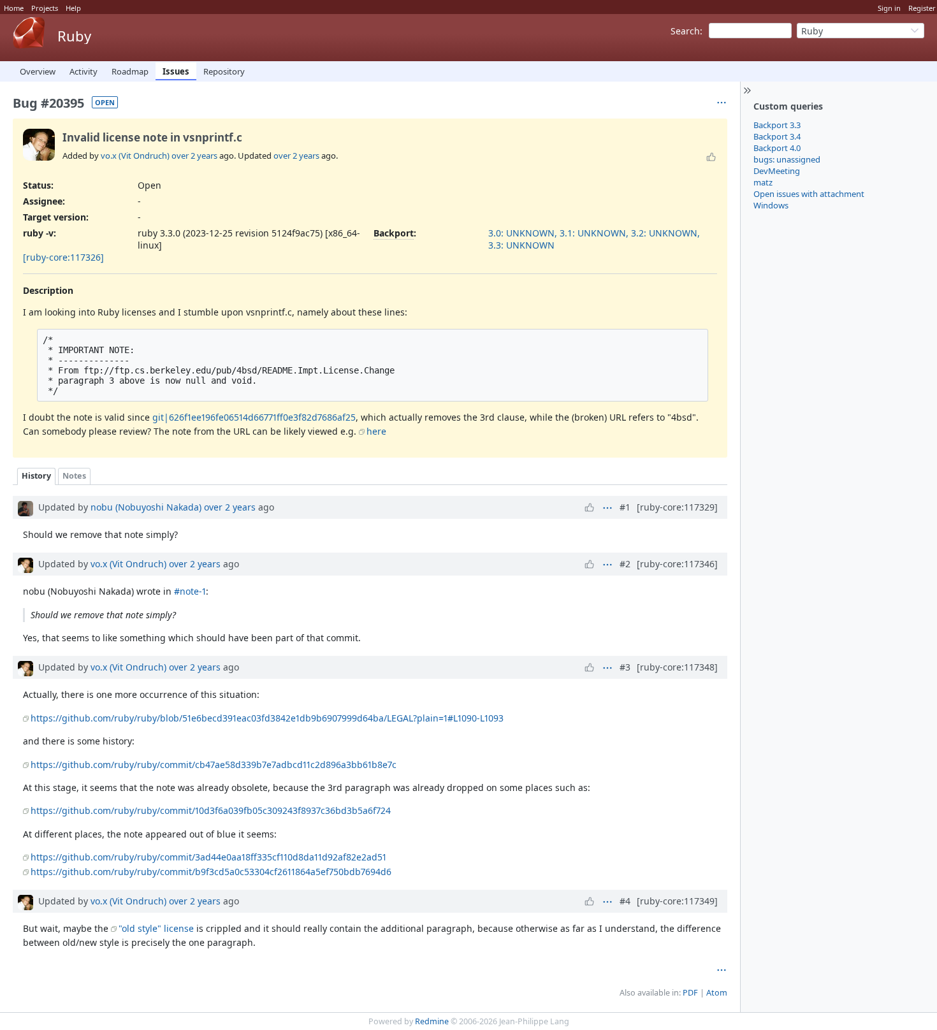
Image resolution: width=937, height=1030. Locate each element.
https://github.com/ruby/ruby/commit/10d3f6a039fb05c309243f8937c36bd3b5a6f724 (211, 810)
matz (763, 182)
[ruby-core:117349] (677, 901)
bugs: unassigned (786, 159)
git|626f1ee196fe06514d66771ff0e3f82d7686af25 (254, 417)
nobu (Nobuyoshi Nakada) (146, 507)
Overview (37, 71)
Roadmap (130, 71)
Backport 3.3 (777, 125)
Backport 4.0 (777, 148)
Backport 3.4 (777, 136)
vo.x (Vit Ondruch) (135, 155)
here (376, 431)
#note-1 (190, 591)
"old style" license (156, 928)
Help (73, 8)
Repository (224, 71)
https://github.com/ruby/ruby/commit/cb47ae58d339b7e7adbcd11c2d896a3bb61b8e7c (213, 764)
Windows (770, 205)
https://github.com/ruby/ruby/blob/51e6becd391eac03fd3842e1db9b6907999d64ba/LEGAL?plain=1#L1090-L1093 (267, 718)
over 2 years (194, 155)
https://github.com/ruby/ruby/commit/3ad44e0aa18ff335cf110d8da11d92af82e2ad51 (208, 857)
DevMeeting (776, 171)
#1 (625, 507)
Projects (44, 8)
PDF (690, 992)
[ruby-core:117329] (677, 507)
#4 (625, 901)
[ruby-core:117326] (63, 257)
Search (685, 31)
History (36, 475)
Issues (176, 71)
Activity (83, 71)
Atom (716, 992)
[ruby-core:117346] (677, 564)
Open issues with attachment (808, 193)
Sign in (889, 8)
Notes (74, 475)
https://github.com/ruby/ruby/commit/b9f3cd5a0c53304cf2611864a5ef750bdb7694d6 (211, 872)
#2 (625, 564)
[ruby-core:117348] (677, 667)
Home (14, 8)
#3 (625, 667)
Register (922, 8)
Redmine (432, 1021)
